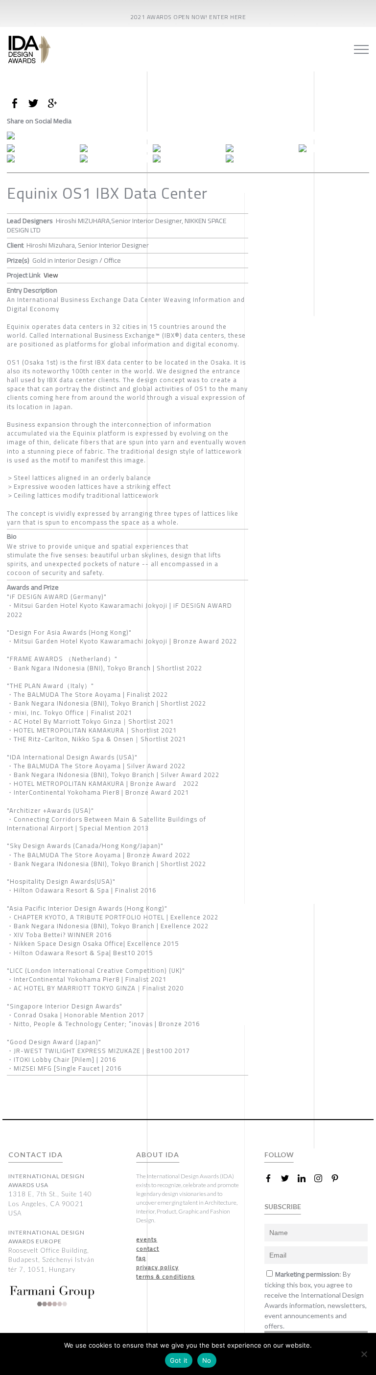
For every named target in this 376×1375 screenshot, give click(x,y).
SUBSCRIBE (282, 1206)
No (207, 1360)
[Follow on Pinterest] (339, 1178)
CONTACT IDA (35, 1154)
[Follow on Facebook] (272, 1178)
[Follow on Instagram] (322, 1178)
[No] (364, 1354)
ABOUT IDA (157, 1154)
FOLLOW (279, 1154)
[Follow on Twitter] (289, 1178)
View (51, 275)
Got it (179, 1360)
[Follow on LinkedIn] (305, 1178)
